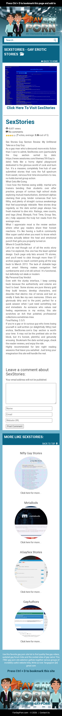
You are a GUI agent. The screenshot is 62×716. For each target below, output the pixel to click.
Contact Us (45, 713)
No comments (16, 132)
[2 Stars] (9, 135)
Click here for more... (31, 493)
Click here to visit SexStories (31, 108)
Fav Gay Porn (25, 23)
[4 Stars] (13, 135)
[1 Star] (7, 135)
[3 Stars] (11, 135)
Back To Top (49, 443)
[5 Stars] (15, 135)
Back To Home (50, 61)
